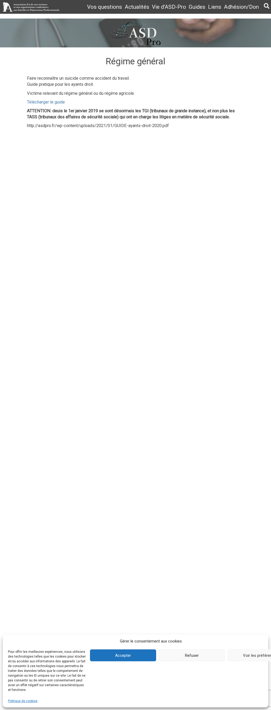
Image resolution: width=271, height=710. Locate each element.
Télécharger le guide (46, 102)
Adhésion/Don (241, 7)
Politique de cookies (23, 701)
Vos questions (104, 7)
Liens (214, 7)
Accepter (123, 655)
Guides (197, 7)
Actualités (137, 7)
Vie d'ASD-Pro (169, 7)
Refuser (192, 655)
